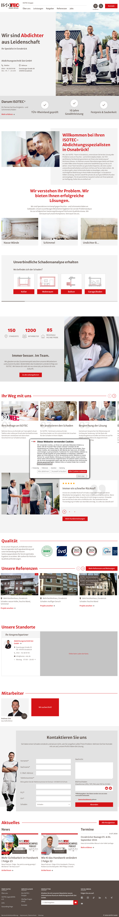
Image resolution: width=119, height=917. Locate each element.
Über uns (4, 893)
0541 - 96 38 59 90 (8, 69)
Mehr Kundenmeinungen (75, 519)
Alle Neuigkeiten (108, 823)
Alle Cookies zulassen (77, 471)
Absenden (94, 804)
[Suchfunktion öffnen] (101, 6)
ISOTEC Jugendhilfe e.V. (8, 898)
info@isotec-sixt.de (23, 656)
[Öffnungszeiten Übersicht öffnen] (35, 659)
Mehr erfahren (7, 114)
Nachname (25, 767)
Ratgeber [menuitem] (50, 8)
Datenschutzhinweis (84, 799)
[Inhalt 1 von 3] (64, 512)
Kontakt (111, 6)
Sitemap (41, 915)
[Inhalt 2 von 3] (69, 512)
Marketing (62, 468)
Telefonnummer (27, 778)
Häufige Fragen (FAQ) (26, 900)
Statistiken (54, 468)
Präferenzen (45, 468)
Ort (22, 798)
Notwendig (36, 468)
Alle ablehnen (43, 471)
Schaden (23, 804)
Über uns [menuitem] (26, 8)
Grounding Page (7, 907)
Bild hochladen (81, 782)
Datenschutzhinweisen (44, 464)
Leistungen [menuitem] (38, 8)
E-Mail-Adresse (26, 773)
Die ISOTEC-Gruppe (25, 894)
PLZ (22, 792)
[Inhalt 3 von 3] (75, 512)
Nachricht (79, 759)
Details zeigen (81, 476)
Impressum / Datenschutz (28, 915)
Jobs (3, 903)
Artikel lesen (6, 870)
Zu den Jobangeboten (30, 375)
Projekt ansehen (7, 608)
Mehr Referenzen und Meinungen (102, 568)
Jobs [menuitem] (72, 8)
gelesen (87, 799)
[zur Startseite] (10, 6)
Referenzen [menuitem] (62, 8)
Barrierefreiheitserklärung (9, 915)
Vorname (24, 761)
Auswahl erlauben (59, 471)
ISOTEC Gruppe (28, 3)
